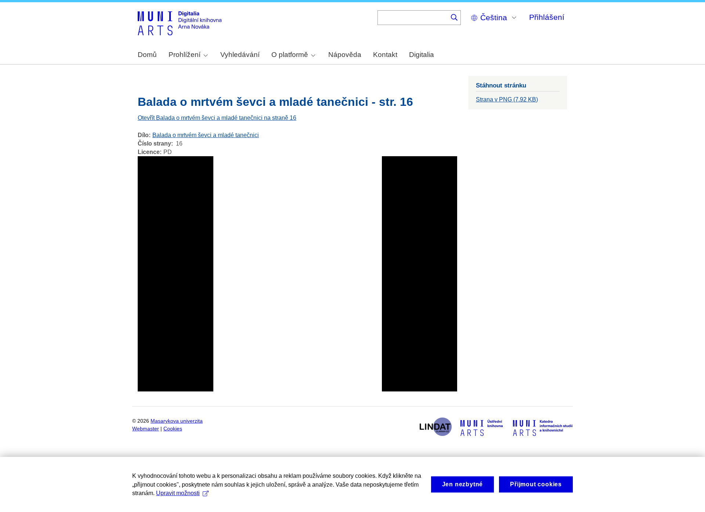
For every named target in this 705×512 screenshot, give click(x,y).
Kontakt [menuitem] (385, 54)
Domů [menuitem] (147, 54)
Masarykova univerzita (177, 421)
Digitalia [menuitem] (421, 54)
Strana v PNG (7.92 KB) (507, 99)
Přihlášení (546, 17)
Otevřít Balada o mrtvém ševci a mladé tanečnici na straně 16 (217, 118)
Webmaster (145, 429)
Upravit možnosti (178, 493)
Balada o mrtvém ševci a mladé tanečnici (205, 135)
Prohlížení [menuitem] (184, 54)
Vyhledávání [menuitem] (240, 54)
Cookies (172, 429)
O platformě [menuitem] (289, 54)
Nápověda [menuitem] (344, 54)
